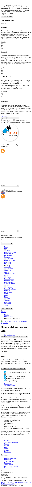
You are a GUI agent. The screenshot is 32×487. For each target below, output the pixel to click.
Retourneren (7, 463)
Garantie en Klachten (10, 468)
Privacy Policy (19, 482)
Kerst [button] (5, 248)
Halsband (7, 290)
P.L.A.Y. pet (7, 263)
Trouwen (6, 305)
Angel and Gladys (9, 273)
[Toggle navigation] (1, 242)
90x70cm (11, 360)
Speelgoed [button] (7, 257)
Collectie (3, 312)
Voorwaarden (4, 116)
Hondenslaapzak (9, 279)
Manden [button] (6, 275)
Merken (6, 445)
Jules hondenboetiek (6, 243)
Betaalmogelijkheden (10, 458)
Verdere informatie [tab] (9, 385)
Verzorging (7, 300)
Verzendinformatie (9, 461)
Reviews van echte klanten (11, 466)
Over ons (6, 444)
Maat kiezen (7, 452)
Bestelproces (7, 459)
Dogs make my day (9, 335)
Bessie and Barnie (9, 280)
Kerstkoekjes (8, 255)
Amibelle (6, 272)
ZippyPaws (7, 262)
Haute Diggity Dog (9, 260)
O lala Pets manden (9, 283)
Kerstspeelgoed (8, 253)
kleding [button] (6, 293)
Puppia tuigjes (8, 292)
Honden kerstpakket (10, 252)
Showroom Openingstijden (11, 442)
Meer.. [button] (6, 297)
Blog (5, 447)
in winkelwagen (5, 368)
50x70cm (3, 360)
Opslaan (3, 118)
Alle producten (8, 464)
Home (6, 247)
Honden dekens (8, 282)
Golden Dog (7, 270)
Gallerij (6, 448)
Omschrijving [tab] (8, 384)
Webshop (7, 440)
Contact (6, 450)
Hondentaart (7, 302)
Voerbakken (7, 303)
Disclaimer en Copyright (7, 484)
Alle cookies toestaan (7, 16)
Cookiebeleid (27, 482)
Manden (6, 315)
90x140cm (19, 360)
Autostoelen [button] (7, 267)
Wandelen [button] (7, 285)
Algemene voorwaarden (7, 482)
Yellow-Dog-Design (10, 289)
